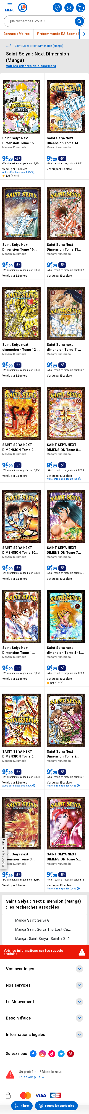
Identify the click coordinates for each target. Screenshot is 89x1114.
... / (8, 45)
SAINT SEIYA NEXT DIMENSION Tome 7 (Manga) (62, 550)
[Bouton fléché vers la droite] (84, 34)
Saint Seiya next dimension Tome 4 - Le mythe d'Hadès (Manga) (65, 650)
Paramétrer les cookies (3, 853)
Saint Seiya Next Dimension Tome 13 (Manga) (62, 247)
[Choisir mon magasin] (57, 7)
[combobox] (44, 21)
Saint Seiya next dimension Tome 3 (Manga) (16, 857)
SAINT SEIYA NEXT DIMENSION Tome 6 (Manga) (17, 754)
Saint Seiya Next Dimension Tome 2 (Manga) (61, 754)
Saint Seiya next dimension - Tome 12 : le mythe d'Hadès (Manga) (19, 347)
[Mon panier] (80, 7)
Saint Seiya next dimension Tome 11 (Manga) (62, 347)
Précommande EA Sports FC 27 (62, 34)
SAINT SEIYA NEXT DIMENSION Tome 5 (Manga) (62, 857)
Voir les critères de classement (31, 66)
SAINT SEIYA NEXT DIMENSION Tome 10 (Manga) (18, 550)
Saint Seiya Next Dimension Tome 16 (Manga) (18, 247)
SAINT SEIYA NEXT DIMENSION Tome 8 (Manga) (62, 447)
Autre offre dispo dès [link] (17, 172)
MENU (10, 10)
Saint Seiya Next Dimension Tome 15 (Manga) (18, 141)
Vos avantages (20, 969)
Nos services (18, 985)
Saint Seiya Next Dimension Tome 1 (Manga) (17, 650)
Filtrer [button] (25, 1105)
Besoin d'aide (18, 1018)
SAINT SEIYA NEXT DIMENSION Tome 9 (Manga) (17, 447)
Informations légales (25, 1034)
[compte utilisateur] (69, 7)
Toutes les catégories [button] (59, 1105)
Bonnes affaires (17, 34)
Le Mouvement (20, 1001)
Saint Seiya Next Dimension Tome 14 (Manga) (62, 141)
